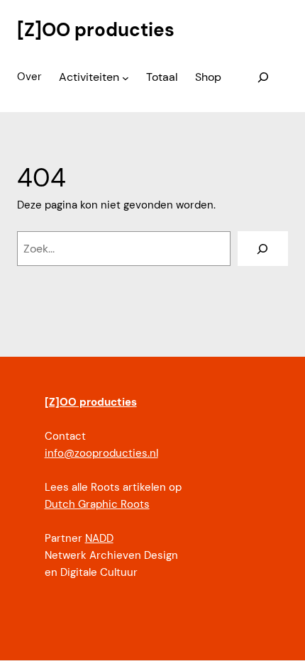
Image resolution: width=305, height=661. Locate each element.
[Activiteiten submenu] (125, 77)
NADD (99, 538)
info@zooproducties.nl (101, 453)
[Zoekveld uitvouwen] (263, 77)
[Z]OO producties (95, 30)
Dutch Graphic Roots (97, 504)
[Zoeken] (263, 249)
